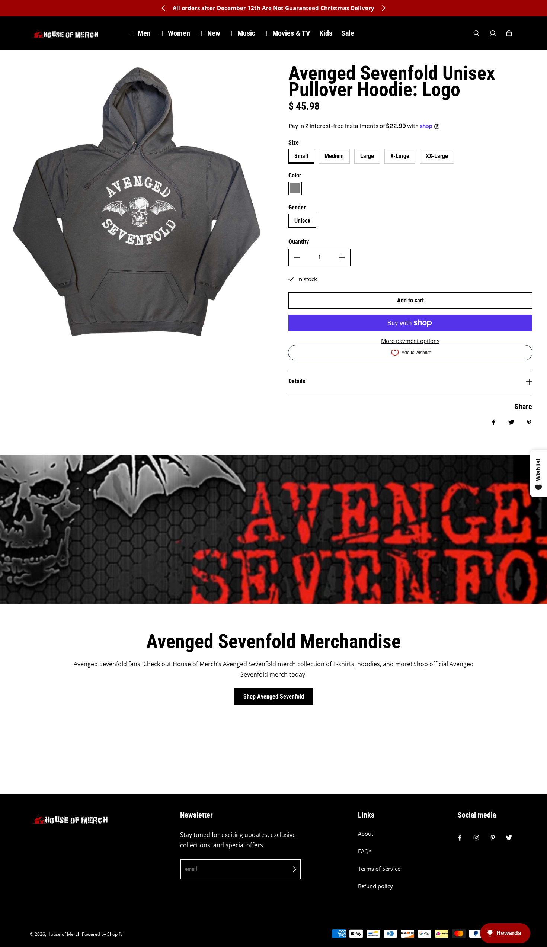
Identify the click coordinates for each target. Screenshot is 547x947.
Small (301, 156)
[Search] (476, 33)
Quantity (298, 241)
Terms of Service (379, 869)
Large (367, 156)
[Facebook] (460, 837)
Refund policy (375, 886)
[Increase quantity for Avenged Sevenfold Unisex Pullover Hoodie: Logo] (342, 257)
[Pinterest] (492, 837)
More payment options (410, 341)
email (191, 869)
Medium (334, 156)
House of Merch (63, 934)
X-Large (399, 156)
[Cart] (509, 33)
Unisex (302, 220)
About (365, 834)
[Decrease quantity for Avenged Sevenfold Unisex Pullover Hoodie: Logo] (297, 257)
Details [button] (296, 381)
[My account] (492, 33)
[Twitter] (509, 837)
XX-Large (437, 156)
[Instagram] (476, 837)
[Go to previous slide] (164, 8)
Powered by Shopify (102, 934)
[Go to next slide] (383, 8)
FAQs (364, 851)
